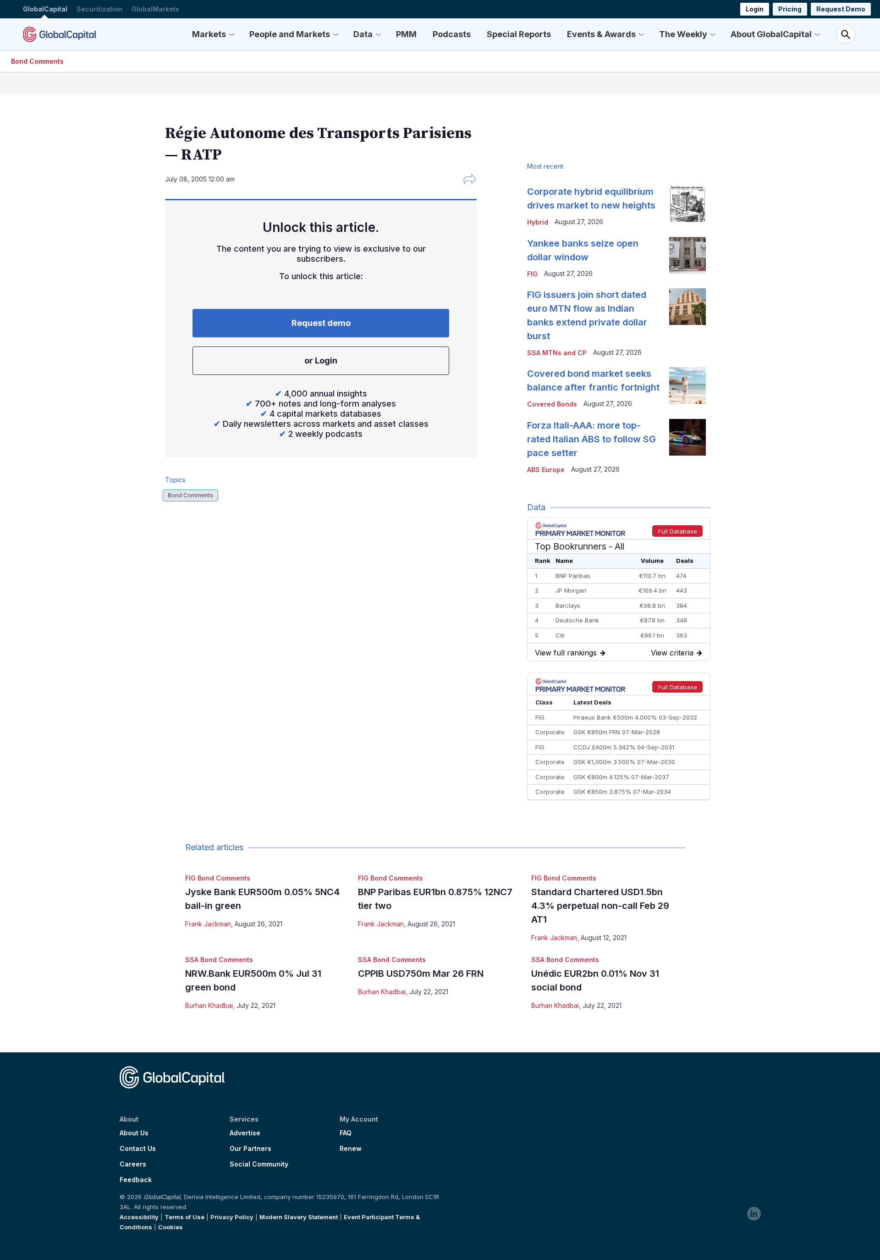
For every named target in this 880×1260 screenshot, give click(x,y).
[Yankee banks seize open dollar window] (687, 255)
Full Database (677, 531)
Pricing (790, 9)
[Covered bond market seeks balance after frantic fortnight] (687, 385)
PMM (406, 34)
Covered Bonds (552, 404)
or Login (320, 360)
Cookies (170, 1227)
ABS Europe (546, 469)
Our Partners (250, 1148)
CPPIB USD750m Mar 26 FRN (421, 973)
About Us (134, 1133)
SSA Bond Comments (219, 959)
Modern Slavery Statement (298, 1217)
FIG (532, 274)
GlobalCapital (45, 9)
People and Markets (289, 34)
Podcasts (452, 34)
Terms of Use (184, 1217)
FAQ (346, 1133)
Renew (351, 1148)
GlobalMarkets (155, 9)
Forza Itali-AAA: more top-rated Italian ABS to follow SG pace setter (591, 439)
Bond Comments (37, 61)
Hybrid (537, 222)
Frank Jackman (208, 924)
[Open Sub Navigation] (231, 34)
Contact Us (138, 1148)
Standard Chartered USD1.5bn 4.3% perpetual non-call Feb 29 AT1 (600, 905)
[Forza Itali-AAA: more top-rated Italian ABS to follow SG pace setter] (687, 437)
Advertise (245, 1133)
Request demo (321, 323)
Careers (133, 1164)
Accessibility (139, 1217)
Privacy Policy (231, 1217)
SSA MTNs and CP (557, 353)
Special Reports (519, 34)
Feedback (136, 1180)
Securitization (99, 9)
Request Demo (840, 9)
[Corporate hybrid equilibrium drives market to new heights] (687, 203)
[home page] (59, 34)
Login (755, 9)
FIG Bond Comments (217, 878)
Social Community (259, 1164)
